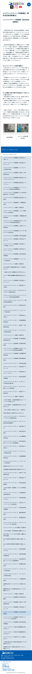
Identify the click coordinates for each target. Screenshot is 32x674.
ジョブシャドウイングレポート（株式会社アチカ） (14, 427)
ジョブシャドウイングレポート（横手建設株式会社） (14, 513)
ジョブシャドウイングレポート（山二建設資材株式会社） (14, 437)
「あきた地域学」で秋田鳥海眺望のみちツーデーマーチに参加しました (14, 400)
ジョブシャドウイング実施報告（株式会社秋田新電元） (14, 612)
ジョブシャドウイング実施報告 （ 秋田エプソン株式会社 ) (14, 226)
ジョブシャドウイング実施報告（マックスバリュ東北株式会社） (14, 168)
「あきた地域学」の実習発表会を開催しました (14, 531)
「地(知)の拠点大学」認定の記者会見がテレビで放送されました (14, 642)
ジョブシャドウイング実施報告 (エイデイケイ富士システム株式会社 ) (14, 231)
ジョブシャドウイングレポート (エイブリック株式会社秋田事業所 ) (14, 301)
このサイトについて (6, 661)
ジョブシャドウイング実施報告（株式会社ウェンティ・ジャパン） (14, 249)
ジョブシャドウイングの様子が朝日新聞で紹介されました (14, 627)
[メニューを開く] (28, 4)
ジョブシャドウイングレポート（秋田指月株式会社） (14, 518)
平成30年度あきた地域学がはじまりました (13, 413)
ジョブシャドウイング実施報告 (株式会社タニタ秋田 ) (14, 198)
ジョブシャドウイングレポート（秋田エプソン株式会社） (14, 392)
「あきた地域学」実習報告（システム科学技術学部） (14, 488)
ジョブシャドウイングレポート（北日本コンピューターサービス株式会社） (14, 503)
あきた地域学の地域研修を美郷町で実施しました (14, 544)
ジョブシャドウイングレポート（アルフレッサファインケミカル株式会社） (14, 523)
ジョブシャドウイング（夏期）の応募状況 (13, 264)
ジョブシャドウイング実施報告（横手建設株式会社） (14, 359)
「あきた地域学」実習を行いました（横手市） (14, 410)
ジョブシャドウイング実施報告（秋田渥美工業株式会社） (14, 354)
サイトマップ (5, 663)
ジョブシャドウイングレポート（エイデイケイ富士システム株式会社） (14, 387)
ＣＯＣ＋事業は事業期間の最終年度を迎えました (14, 276)
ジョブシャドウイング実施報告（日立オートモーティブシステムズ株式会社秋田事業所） (14, 349)
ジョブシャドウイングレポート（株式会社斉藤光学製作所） (14, 554)
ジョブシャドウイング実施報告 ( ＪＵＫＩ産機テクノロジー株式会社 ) (15, 211)
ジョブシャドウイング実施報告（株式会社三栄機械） (14, 598)
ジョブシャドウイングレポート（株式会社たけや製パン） (14, 316)
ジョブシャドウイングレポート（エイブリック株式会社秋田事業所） (14, 422)
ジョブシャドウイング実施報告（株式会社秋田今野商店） (14, 254)
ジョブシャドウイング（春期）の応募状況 (13, 207)
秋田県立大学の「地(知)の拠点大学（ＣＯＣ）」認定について (14, 647)
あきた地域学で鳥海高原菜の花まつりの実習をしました (14, 268)
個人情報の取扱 (5, 666)
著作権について (5, 665)
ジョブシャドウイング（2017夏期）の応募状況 (14, 527)
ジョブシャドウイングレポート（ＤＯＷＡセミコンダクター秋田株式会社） (14, 417)
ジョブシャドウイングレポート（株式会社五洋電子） (14, 432)
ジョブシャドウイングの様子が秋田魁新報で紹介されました (14, 632)
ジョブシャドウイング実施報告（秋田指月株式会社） (14, 344)
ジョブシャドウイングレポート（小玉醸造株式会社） (14, 579)
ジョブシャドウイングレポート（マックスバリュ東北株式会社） (14, 331)
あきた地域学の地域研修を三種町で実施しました (14, 539)
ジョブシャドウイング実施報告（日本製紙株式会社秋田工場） (14, 339)
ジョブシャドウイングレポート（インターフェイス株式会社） (14, 311)
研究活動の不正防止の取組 (8, 670)
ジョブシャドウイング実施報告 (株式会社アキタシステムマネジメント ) (14, 178)
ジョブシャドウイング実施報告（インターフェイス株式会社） (14, 259)
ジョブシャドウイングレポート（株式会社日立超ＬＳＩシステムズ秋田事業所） (14, 442)
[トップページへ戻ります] (16, 2)
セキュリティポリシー (7, 668)
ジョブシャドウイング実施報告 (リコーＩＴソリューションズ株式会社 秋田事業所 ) (14, 188)
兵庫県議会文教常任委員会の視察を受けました (14, 469)
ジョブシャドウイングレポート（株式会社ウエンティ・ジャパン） (14, 372)
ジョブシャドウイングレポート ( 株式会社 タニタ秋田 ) (14, 286)
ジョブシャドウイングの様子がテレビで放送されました (14, 637)
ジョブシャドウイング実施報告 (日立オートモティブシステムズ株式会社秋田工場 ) (14, 221)
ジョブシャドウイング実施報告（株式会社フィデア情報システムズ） (14, 244)
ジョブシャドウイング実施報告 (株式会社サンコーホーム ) (14, 183)
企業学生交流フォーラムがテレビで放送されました (14, 584)
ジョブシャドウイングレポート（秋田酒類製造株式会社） (14, 321)
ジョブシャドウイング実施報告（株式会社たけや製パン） (14, 158)
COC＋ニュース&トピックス (10, 149)
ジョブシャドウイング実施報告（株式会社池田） (15, 235)
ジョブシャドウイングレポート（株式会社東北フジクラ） (14, 498)
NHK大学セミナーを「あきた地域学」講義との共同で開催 (14, 534)
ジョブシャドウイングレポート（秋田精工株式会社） (14, 564)
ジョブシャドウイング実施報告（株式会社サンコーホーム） (14, 281)
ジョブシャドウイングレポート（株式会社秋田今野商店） (14, 377)
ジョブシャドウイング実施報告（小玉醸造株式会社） (14, 203)
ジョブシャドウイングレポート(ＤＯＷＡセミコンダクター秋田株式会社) (14, 291)
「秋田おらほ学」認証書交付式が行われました (14, 272)
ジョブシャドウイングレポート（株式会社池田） (15, 363)
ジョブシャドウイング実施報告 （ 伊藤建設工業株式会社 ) (14, 216)
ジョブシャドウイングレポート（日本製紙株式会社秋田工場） (14, 493)
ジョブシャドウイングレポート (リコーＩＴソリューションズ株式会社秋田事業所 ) (14, 296)
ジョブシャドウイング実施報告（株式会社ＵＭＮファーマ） (14, 163)
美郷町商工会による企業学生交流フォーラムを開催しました (14, 589)
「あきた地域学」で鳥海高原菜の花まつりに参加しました (14, 405)
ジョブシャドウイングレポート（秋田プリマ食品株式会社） (14, 326)
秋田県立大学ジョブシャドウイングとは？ (13, 466)
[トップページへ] (7, 653)
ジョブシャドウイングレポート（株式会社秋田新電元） (14, 483)
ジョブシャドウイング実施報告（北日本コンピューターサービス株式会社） (14, 617)
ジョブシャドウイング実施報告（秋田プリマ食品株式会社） (14, 173)
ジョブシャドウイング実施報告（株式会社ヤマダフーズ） (14, 239)
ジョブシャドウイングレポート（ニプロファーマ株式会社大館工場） (14, 382)
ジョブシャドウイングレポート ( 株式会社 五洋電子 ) (14, 306)
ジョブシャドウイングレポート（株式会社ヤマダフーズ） (14, 367)
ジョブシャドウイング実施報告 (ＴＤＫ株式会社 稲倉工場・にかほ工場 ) (15, 193)
